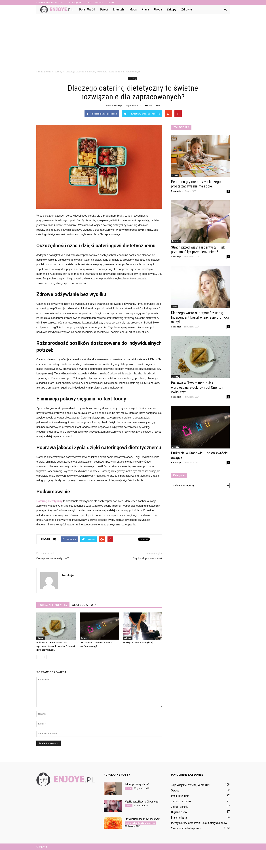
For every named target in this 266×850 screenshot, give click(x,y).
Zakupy (171, 9)
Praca (145, 9)
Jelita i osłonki (179, 806)
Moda (133, 9)
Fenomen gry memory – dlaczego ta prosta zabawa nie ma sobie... (197, 184)
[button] (225, 9)
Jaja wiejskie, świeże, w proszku (140, 823)
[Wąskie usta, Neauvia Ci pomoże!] (113, 806)
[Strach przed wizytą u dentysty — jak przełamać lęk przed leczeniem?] (200, 221)
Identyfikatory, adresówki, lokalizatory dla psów (199, 823)
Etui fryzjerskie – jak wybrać (138, 642)
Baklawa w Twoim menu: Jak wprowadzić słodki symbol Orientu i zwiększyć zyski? (55, 646)
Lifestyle (118, 9)
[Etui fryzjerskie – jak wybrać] (142, 626)
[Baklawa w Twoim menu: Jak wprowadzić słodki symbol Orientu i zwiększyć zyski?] (56, 626)
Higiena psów (179, 812)
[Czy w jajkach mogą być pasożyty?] (113, 823)
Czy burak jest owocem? (147, 558)
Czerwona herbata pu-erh (186, 828)
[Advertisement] (133, 41)
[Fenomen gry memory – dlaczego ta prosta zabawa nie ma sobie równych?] (200, 156)
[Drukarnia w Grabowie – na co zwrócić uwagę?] (99, 626)
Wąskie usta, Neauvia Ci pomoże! (142, 801)
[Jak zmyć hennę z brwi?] (113, 788)
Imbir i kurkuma (180, 796)
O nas (88, 2)
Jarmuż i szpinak (181, 801)
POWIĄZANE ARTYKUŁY (53, 605)
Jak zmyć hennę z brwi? (137, 784)
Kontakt (110, 2)
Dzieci (104, 9)
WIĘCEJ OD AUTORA (84, 605)
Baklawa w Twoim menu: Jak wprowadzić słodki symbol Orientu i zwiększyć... (197, 387)
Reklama (99, 2)
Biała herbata (179, 817)
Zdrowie (186, 9)
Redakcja (117, 105)
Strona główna (76, 2)
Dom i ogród (87, 9)
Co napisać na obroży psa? (52, 558)
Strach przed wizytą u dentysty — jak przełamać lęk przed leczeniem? (198, 249)
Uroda (158, 9)
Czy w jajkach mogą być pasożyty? (142, 818)
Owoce (175, 790)
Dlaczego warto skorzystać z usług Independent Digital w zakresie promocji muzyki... (200, 317)
